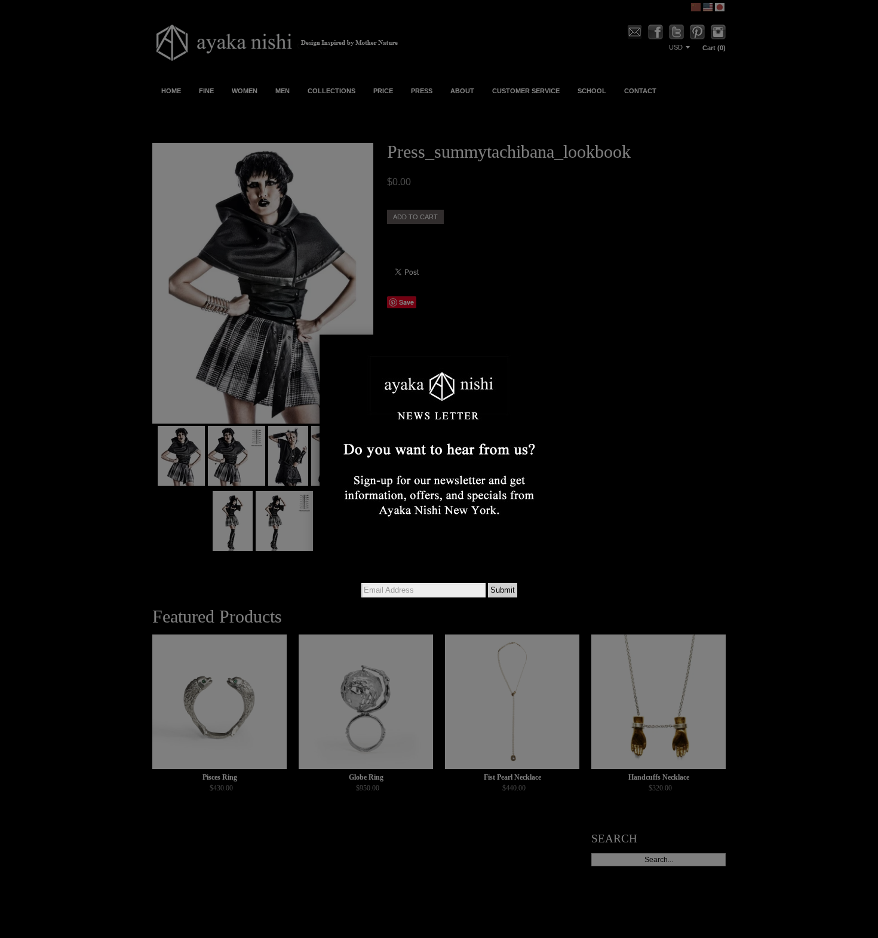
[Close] (558, 334)
